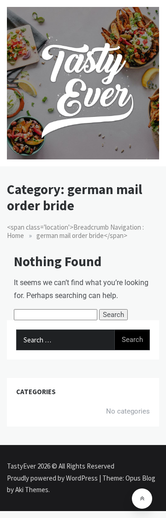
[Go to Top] (142, 498)
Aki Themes (31, 489)
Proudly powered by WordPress (53, 478)
